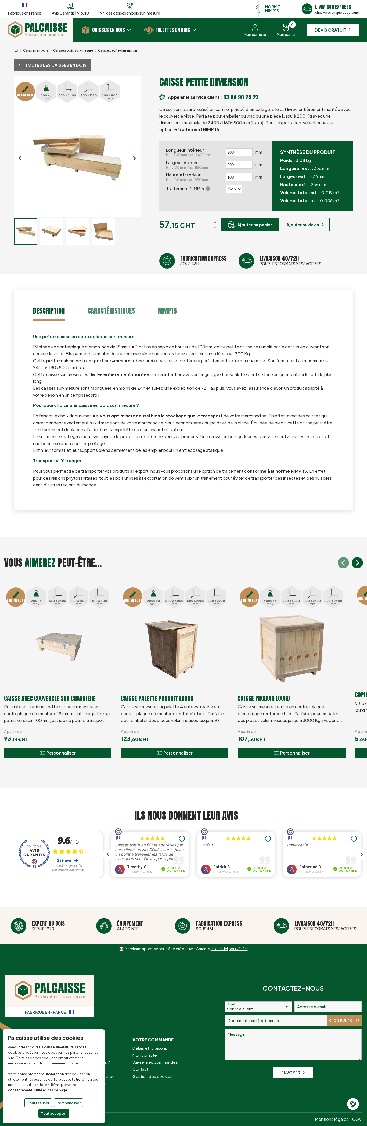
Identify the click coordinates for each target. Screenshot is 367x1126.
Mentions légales (331, 1119)
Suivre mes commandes (155, 1061)
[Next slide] (134, 158)
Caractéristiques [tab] (111, 311)
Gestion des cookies (152, 1076)
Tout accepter (54, 1113)
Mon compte (144, 1055)
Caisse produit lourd (264, 698)
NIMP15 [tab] (167, 311)
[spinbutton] (239, 152)
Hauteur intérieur (187, 177)
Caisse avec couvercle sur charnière (50, 698)
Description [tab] (49, 311)
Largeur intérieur (187, 164)
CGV (357, 1119)
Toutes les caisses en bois (55, 64)
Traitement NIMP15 (187, 188)
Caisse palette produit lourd (157, 698)
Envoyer (290, 1072)
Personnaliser (68, 1103)
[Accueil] (37, 36)
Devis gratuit (330, 30)
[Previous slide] (20, 158)
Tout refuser (38, 1103)
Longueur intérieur (188, 152)
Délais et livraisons (149, 1048)
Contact (140, 1068)
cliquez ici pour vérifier (229, 949)
